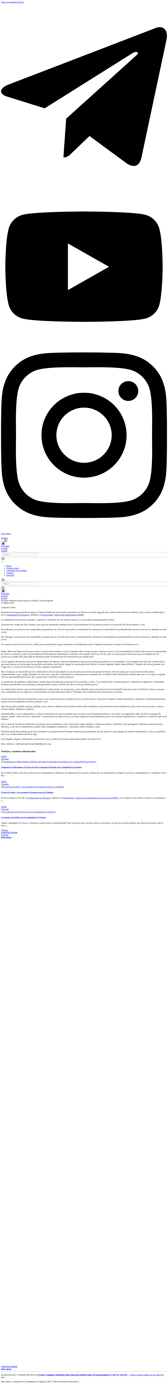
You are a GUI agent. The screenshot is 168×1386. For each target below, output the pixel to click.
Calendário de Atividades (16, 570)
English (4, 551)
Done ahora (6, 533)
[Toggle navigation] (2, 541)
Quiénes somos (12, 568)
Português (5, 546)
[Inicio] (4, 538)
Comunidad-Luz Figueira (17, 615)
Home (8, 566)
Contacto (10, 573)
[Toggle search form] (5, 540)
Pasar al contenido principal (12, 2)
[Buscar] (3, 558)
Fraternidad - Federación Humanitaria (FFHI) (63, 615)
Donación (10, 575)
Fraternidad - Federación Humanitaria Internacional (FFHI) (90, 798)
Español (4, 548)
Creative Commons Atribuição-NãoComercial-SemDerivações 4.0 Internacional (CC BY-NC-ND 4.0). (82, 1375)
